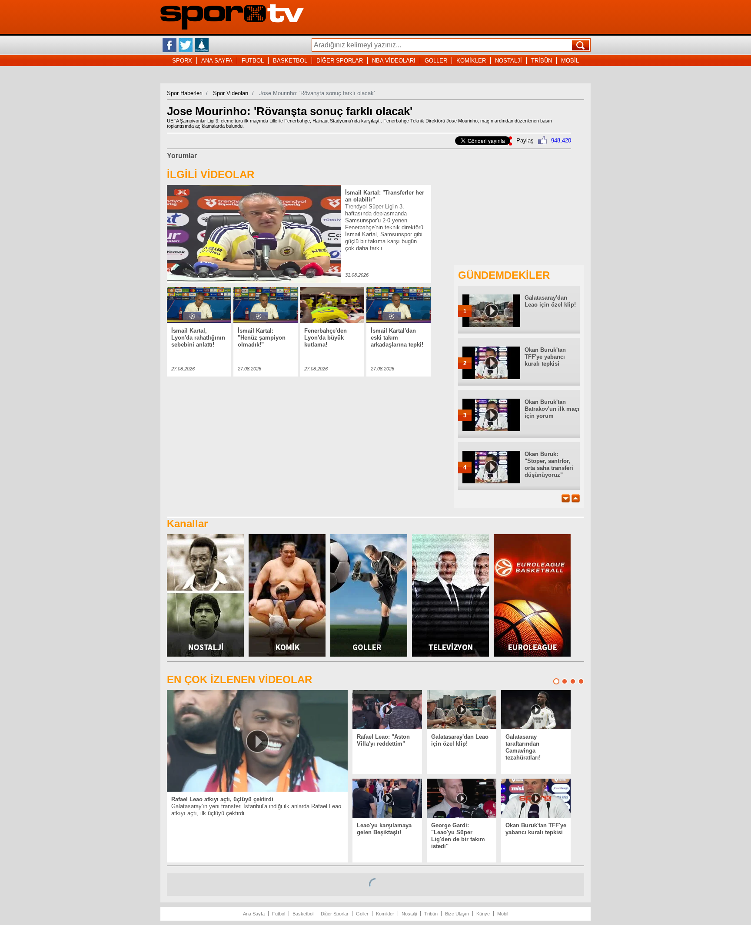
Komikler (385, 913)
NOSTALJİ (508, 60)
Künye (483, 913)
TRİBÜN (541, 60)
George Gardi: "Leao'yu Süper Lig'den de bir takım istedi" (458, 835)
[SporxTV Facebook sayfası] (169, 45)
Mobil (502, 913)
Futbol (278, 913)
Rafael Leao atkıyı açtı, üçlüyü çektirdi (222, 799)
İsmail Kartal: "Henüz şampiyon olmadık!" (262, 337)
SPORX (182, 60)
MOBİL (570, 60)
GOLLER (436, 60)
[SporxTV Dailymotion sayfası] (202, 45)
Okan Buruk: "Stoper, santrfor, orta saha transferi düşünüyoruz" (549, 464)
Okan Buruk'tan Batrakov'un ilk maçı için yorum (552, 409)
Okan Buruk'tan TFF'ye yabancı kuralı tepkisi (545, 357)
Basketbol (302, 913)
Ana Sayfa (254, 913)
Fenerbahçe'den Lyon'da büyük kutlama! (325, 337)
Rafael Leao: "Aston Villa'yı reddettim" (383, 740)
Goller (362, 913)
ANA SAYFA (217, 60)
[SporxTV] (232, 27)
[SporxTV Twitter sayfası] (186, 45)
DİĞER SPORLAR (339, 60)
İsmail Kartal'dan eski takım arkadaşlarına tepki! (397, 337)
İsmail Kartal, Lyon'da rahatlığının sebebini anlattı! (198, 337)
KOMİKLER (471, 60)
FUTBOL (253, 60)
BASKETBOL (290, 60)
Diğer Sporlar (335, 913)
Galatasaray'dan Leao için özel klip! (550, 301)
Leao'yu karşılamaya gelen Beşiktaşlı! (384, 829)
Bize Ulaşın (457, 913)
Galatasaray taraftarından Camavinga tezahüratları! (523, 747)
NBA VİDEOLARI (393, 60)
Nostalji (409, 913)
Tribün (431, 913)
